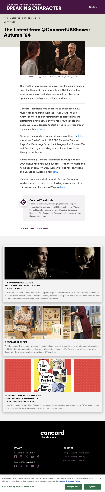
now (54, 171)
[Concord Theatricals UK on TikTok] (38, 466)
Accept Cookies (73, 487)
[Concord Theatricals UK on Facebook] (16, 466)
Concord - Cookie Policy (69, 481)
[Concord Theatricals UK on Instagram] (21, 466)
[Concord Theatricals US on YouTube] (32, 457)
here (41, 129)
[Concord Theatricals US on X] (27, 457)
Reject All (92, 487)
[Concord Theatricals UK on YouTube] (32, 466)
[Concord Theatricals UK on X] (27, 466)
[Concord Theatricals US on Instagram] (21, 457)
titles (80, 136)
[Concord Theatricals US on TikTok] (38, 457)
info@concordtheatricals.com (76, 453)
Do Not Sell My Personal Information (18, 486)
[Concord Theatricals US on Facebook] (16, 457)
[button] (93, 7)
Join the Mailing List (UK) (74, 460)
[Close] (101, 479)
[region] (52, 483)
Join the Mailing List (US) (74, 457)
